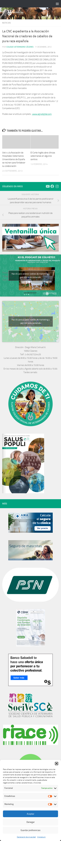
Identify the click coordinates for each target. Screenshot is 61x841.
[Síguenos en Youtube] (47, 186)
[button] (56, 763)
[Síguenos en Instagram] (57, 186)
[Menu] (57, 3)
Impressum (41, 837)
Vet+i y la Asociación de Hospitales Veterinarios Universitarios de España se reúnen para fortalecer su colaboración (13, 159)
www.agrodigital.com (42, 114)
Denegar (31, 822)
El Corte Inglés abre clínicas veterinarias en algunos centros (42, 156)
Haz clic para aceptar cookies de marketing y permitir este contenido (31, 275)
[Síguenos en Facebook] (52, 186)
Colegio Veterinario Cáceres (19, 47)
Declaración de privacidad (26, 837)
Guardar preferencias (30, 830)
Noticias (6, 23)
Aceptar (30, 814)
